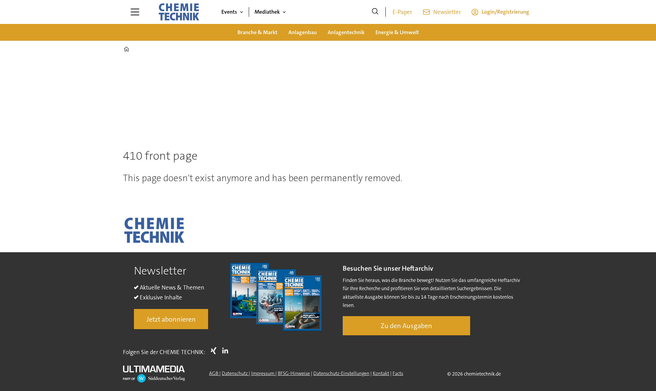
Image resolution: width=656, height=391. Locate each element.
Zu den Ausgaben (406, 325)
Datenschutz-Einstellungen (341, 373)
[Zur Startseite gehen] (178, 12)
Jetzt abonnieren (171, 319)
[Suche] (375, 12)
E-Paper (402, 12)
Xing (215, 350)
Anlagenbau (302, 32)
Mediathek (267, 11)
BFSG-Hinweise (294, 373)
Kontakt (381, 373)
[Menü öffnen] (134, 12)
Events (229, 11)
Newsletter (447, 12)
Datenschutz (235, 373)
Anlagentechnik (346, 32)
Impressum (263, 373)
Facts (398, 373)
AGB (214, 373)
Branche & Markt (257, 32)
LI (227, 350)
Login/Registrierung (505, 11)
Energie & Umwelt (397, 32)
